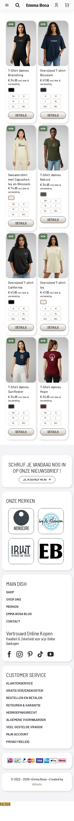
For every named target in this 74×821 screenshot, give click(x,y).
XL (13, 106)
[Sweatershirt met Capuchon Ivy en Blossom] (21, 147)
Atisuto (37, 784)
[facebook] (9, 654)
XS (13, 96)
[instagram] (19, 654)
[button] (11, 90)
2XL (24, 106)
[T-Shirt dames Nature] (53, 147)
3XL (56, 106)
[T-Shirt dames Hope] (53, 360)
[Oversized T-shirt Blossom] (53, 43)
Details (21, 115)
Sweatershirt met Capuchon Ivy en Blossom (19, 179)
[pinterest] (30, 654)
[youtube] (50, 654)
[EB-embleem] (51, 540)
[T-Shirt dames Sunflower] (21, 360)
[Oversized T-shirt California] (21, 255)
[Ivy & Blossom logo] (51, 510)
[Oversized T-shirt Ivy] (53, 255)
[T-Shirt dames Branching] (21, 43)
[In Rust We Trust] (21, 540)
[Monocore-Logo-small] (21, 510)
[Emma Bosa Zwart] (37, 5)
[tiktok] (40, 654)
